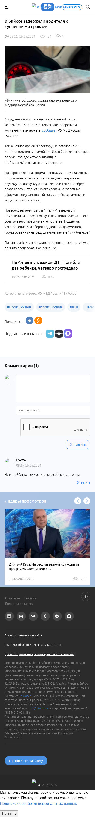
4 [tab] (52, 785)
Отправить (78, 444)
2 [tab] (43, 785)
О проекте (12, 598)
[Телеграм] (49, 334)
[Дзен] (58, 334)
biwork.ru (26, 695)
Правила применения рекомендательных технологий (39, 654)
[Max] (68, 333)
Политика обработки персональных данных (33, 644)
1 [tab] (39, 785)
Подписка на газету (19, 604)
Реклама (30, 598)
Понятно (9, 813)
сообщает (49, 130)
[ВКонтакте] (29, 320)
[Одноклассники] (38, 320)
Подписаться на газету (26, 761)
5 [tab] (56, 785)
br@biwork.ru (39, 708)
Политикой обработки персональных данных (38, 803)
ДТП (74, 307)
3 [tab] (47, 785)
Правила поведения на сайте (23, 635)
